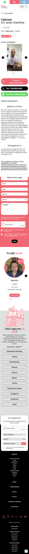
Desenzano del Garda (14, 351)
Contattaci (14, 506)
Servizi (14, 491)
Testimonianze (14, 486)
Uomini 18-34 (14, 545)
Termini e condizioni (14, 501)
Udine (14, 404)
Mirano (14, 378)
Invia (14, 241)
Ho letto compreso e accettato (15, 448)
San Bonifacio (15, 362)
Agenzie (14, 454)
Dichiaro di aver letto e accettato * (14, 230)
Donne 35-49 (15, 535)
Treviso (14, 383)
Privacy (14, 496)
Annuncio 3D (14, 528)
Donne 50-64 (14, 537)
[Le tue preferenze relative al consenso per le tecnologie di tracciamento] (26, 551)
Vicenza (14, 367)
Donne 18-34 (14, 533)
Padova (14, 372)
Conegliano (14, 394)
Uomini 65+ (14, 551)
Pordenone (14, 399)
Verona (14, 356)
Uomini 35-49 (14, 547)
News (14, 482)
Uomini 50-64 (14, 549)
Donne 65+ (14, 539)
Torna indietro (8, 13)
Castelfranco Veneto (14, 388)
